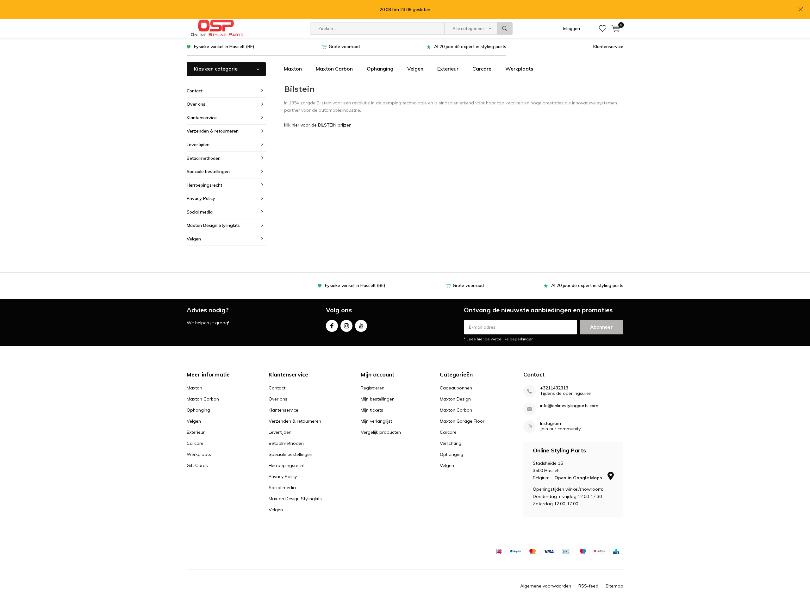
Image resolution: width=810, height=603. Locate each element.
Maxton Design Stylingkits (213, 225)
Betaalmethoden (204, 158)
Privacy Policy (201, 198)
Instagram (346, 326)
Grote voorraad (344, 46)
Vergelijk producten (381, 432)
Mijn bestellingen (378, 399)
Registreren (372, 388)
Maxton (293, 68)
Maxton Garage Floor (462, 421)
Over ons (196, 104)
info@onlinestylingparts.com (569, 405)
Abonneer (601, 327)
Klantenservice (608, 46)
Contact (194, 91)
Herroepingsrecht (204, 185)
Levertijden (198, 144)
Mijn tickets (372, 410)
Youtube (361, 326)
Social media (200, 212)
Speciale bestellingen (208, 171)
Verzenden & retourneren (213, 131)
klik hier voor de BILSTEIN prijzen (318, 125)
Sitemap (614, 586)
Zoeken (505, 28)
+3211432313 (554, 388)
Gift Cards (197, 465)
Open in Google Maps (578, 478)
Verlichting (450, 443)
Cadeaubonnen (456, 388)
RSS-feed (588, 586)
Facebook (332, 326)
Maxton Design (455, 399)
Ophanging (380, 68)
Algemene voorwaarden (545, 586)
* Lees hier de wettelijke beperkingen (498, 339)
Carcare (481, 68)
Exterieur (447, 68)
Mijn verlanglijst (376, 421)
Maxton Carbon (334, 68)
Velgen (415, 68)
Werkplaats (519, 68)
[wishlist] (602, 28)
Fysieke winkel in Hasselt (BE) (224, 46)
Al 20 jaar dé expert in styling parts (470, 46)
